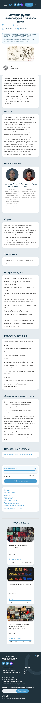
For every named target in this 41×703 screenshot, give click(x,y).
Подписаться (22, 691)
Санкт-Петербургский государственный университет (21, 67)
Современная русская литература (18, 546)
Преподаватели (9, 492)
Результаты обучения (11, 503)
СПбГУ (14, 554)
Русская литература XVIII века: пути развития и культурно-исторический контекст (19, 626)
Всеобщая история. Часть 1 (20, 585)
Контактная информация (9, 679)
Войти (29, 5)
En (39, 656)
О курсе (7, 490)
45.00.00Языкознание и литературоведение (18, 454)
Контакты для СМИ (8, 677)
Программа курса (10, 500)
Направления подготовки (13, 508)
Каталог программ (8, 670)
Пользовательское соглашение (12, 681)
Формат (7, 495)
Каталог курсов (7, 668)
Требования (8, 498)
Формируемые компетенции (14, 505)
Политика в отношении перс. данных (13, 684)
